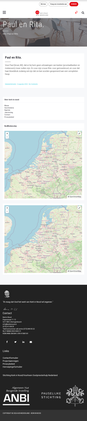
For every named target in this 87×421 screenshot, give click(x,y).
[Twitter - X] (15, 342)
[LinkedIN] (23, 342)
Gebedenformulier (11, 84)
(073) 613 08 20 (8, 326)
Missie (6, 105)
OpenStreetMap (75, 197)
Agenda (7, 110)
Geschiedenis (9, 108)
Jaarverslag (8, 112)
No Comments (33, 84)
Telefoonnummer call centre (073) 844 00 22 (19, 329)
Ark (4, 34)
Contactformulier (10, 358)
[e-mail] (30, 342)
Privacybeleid (9, 117)
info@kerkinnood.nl (10, 324)
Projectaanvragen (11, 361)
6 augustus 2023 (22, 84)
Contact (7, 115)
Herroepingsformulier (12, 367)
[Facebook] (7, 342)
